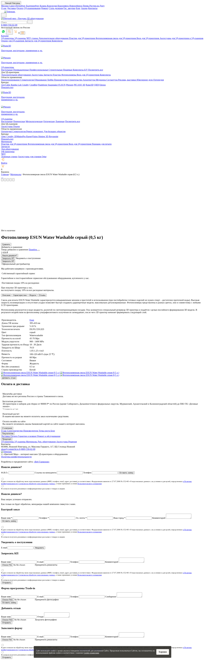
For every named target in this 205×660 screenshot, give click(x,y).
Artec (4, 136)
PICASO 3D (79, 85)
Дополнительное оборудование (54, 38)
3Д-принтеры (8, 38)
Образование (40, 80)
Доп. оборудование (47, 441)
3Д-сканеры (20, 38)
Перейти (33, 249)
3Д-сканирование (32, 8)
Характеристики (20, 295)
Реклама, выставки (127, 80)
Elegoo (102, 85)
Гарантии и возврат (27, 436)
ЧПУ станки (32, 38)
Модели (32, 295)
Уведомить (39, 548)
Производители (31, 431)
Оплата (19, 8)
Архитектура (89, 80)
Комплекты (57, 41)
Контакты (92, 8)
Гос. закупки (69, 8)
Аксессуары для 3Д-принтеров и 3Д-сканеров (181, 38)
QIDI (96, 85)
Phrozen (69, 85)
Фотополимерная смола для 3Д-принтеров (116, 38)
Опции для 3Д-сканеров (13, 41)
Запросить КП (8, 258)
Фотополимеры (69, 75)
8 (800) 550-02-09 (9, 25)
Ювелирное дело (145, 80)
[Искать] (29, 22)
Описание (6, 295)
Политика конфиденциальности (16, 457)
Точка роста (45, 431)
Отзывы (42, 295)
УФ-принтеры (8, 151)
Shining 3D (43, 136)
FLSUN (62, 85)
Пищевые (68, 70)
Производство (61, 80)
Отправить (6, 583)
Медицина (101, 80)
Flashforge (43, 85)
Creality (25, 85)
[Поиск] (9, 32)
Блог (78, 8)
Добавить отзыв (9, 378)
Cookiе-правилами (91, 653)
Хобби (50, 80)
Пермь (86, 6)
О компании (7, 428)
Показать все (7, 87)
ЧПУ (3, 154)
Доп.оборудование (10, 149)
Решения (72, 441)
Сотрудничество (15, 431)
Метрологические (34, 121)
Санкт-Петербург (17, 6)
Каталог (5, 36)
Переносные (19, 121)
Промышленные (21, 70)
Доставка (11, 8)
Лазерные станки (9, 156)
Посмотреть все (95, 70)
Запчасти (48, 75)
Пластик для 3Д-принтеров (82, 38)
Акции (84, 8)
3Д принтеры (7, 441)
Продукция (6, 439)
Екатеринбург (33, 6)
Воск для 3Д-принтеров (148, 38)
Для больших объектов (55, 131)
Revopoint (53, 136)
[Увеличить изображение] (1, 177)
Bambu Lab (16, 85)
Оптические (49, 121)
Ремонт (44, 8)
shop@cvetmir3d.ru (10, 449)
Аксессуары (38, 75)
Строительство (75, 80)
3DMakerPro (20, 136)
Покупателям (7, 434)
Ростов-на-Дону (97, 6)
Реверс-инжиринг (35, 131)
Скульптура (112, 80)
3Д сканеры (20, 441)
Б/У (86, 70)
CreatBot (33, 85)
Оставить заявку (126, 473)
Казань (43, 6)
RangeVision (32, 136)
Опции (16, 126)
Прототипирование (10, 80)
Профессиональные (39, 70)
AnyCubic (6, 85)
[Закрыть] (39, 250)
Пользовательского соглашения (89, 484)
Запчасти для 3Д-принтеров (38, 41)
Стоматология (27, 80)
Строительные (56, 70)
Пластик (57, 75)
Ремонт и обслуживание (48, 436)
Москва (5, 6)
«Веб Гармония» (42, 462)
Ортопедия (158, 80)
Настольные (7, 70)
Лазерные (60, 121)
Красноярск (63, 6)
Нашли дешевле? (9, 255)
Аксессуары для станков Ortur (32, 156)
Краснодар (52, 6)
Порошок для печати (102, 144)
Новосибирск (76, 6)
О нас (4, 8)
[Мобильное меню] (3, 15)
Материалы (6, 141)
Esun (32, 320)
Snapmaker (53, 85)
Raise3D (90, 85)
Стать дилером (56, 8)
